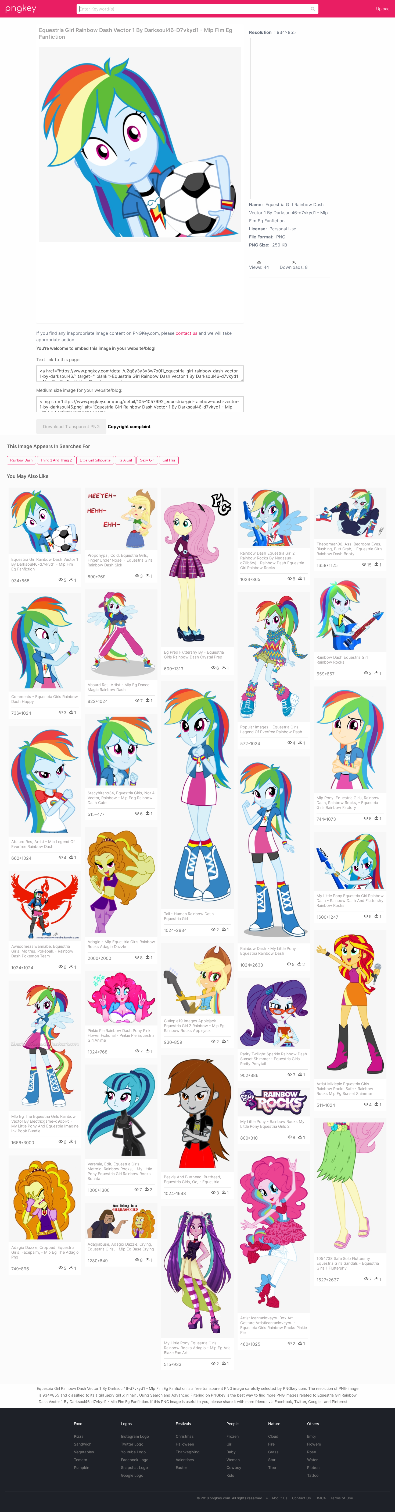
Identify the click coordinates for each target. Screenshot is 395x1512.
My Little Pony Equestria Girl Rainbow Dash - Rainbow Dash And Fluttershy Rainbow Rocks (350, 900)
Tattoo (312, 1475)
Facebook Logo (134, 1459)
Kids (230, 1475)
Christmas (185, 1436)
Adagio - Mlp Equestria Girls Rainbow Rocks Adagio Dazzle (121, 944)
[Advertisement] (103, 282)
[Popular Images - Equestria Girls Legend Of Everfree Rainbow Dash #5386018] (274, 657)
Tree (272, 1467)
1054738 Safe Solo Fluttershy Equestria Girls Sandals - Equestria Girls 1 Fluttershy (348, 1263)
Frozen (233, 1436)
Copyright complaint (129, 426)
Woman (233, 1459)
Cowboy (234, 1467)
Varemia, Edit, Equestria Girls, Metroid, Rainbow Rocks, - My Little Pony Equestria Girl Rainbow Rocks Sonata (120, 1171)
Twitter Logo (132, 1444)
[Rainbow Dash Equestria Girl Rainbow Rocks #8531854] (350, 615)
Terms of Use (342, 1498)
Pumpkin (81, 1467)
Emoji (311, 1436)
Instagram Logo (135, 1436)
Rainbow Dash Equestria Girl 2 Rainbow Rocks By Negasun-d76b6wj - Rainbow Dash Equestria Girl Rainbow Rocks (272, 560)
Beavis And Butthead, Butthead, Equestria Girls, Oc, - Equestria (192, 1179)
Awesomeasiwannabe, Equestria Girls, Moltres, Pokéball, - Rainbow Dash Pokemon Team (42, 951)
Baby (231, 1452)
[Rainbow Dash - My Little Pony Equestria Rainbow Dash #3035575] (274, 849)
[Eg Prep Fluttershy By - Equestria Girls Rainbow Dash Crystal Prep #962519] (197, 567)
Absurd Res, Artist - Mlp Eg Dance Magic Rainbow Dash (118, 687)
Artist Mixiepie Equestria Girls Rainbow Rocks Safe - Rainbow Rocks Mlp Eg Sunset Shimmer (345, 1088)
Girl (229, 1444)
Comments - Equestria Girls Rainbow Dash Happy (44, 699)
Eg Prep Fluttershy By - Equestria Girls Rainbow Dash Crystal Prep (194, 654)
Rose (311, 1452)
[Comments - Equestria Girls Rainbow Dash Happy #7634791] (45, 642)
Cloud (273, 1436)
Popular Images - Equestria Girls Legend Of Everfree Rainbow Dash (271, 729)
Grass (273, 1452)
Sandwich (82, 1444)
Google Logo (132, 1475)
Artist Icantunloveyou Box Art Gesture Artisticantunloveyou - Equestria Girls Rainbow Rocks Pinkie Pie (273, 1325)
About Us (280, 1498)
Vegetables (84, 1452)
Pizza (79, 1436)
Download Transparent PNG (71, 426)
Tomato (80, 1459)
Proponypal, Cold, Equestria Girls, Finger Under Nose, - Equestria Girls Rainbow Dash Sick (120, 560)
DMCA (320, 1498)
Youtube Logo (133, 1452)
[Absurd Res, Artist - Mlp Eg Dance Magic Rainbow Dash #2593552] (121, 634)
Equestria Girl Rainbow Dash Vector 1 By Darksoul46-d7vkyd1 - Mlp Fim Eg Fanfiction (44, 564)
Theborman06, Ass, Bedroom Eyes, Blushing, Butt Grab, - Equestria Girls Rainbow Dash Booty (349, 549)
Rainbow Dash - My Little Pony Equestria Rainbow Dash (268, 951)
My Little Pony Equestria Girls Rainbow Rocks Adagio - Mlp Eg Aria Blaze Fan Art (197, 1348)
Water (312, 1459)
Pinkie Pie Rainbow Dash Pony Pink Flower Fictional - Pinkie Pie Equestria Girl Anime (121, 1035)
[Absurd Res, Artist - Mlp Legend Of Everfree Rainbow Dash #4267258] (45, 781)
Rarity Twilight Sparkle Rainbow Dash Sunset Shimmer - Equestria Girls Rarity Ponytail (273, 1059)
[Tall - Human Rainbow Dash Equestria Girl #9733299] (197, 794)
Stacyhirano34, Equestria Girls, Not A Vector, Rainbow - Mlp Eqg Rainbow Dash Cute (121, 798)
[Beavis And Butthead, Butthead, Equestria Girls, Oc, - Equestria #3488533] (197, 1113)
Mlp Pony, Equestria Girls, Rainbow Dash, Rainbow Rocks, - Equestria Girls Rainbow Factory (348, 802)
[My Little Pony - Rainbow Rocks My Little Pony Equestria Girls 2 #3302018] (274, 1102)
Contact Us (301, 1498)
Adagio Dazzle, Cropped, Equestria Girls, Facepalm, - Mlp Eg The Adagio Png (45, 1252)
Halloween (185, 1444)
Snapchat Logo (134, 1467)
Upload (383, 8)
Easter (181, 1467)
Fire (271, 1444)
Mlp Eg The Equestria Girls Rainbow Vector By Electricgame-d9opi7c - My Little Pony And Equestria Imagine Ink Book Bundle (44, 1123)
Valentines (185, 1459)
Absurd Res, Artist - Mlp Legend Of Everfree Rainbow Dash (43, 844)
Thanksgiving (188, 1452)
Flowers (314, 1444)
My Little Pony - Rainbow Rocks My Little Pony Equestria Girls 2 (272, 1124)
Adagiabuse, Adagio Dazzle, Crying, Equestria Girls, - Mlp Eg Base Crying (121, 1246)
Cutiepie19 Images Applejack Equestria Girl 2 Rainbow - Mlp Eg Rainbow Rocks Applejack (194, 1025)
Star (271, 1459)
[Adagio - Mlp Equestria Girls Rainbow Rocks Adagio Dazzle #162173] (121, 881)
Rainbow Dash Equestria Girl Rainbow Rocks (342, 659)
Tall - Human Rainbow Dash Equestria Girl (189, 916)
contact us (186, 333)
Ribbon (313, 1467)
